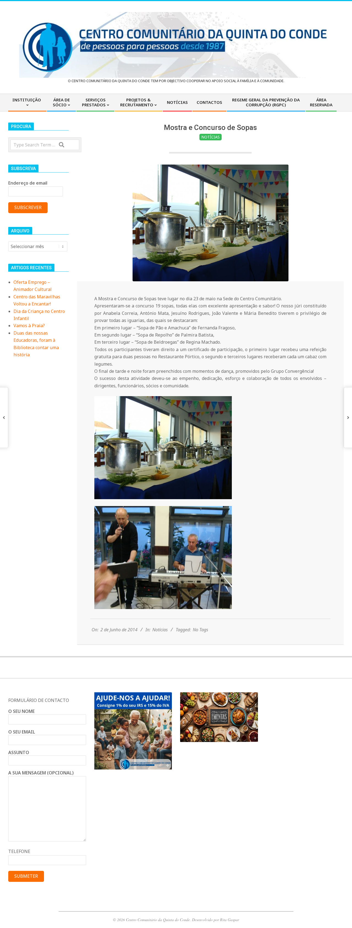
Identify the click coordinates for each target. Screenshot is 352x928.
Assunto (18, 752)
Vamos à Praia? (29, 326)
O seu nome (21, 711)
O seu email (21, 732)
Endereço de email (27, 183)
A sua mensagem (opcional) (41, 773)
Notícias (210, 137)
